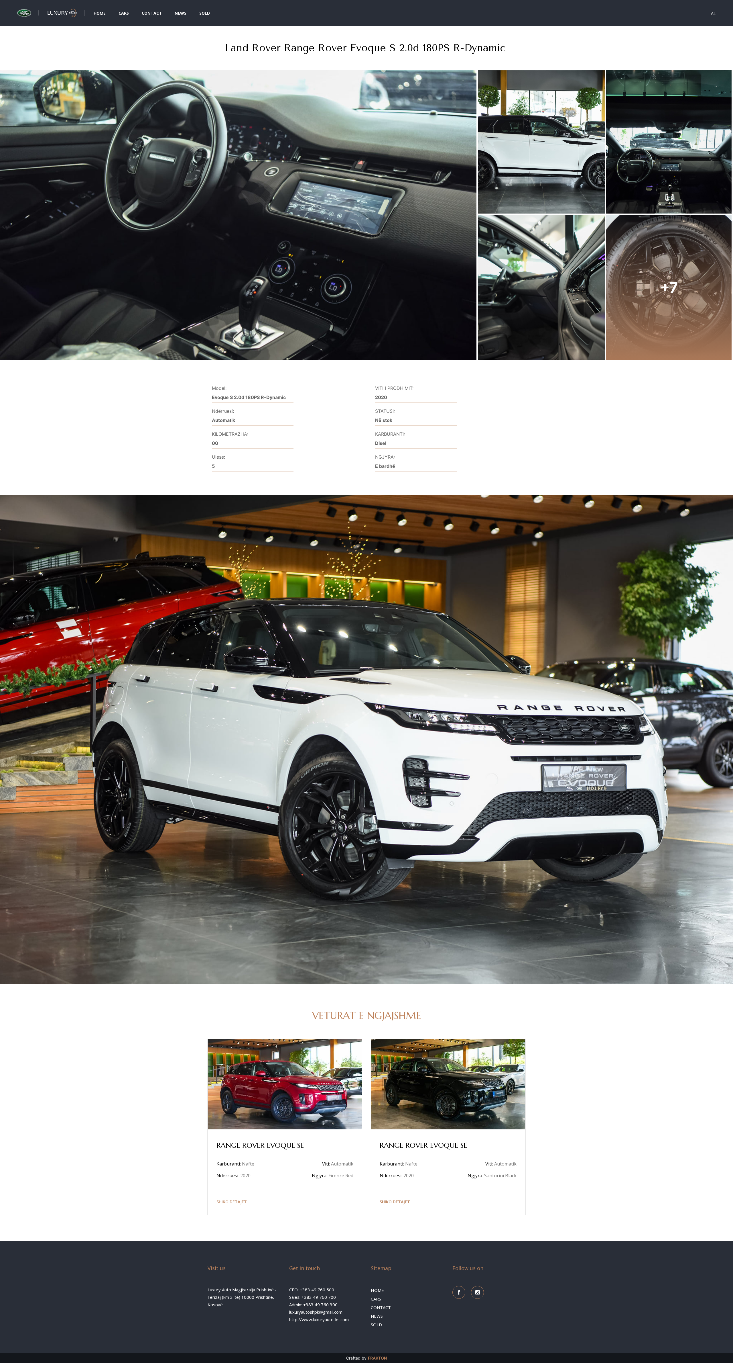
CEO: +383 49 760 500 (311, 1289)
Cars (124, 13)
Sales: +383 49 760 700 (312, 1297)
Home (100, 13)
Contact (152, 13)
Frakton (377, 1358)
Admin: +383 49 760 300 (313, 1304)
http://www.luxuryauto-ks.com (319, 1319)
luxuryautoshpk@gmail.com (315, 1312)
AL (713, 13)
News (180, 13)
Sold (204, 13)
